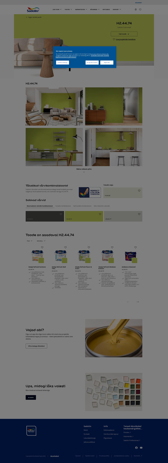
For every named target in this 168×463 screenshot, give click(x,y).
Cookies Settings (62, 62)
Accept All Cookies (92, 62)
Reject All (107, 62)
